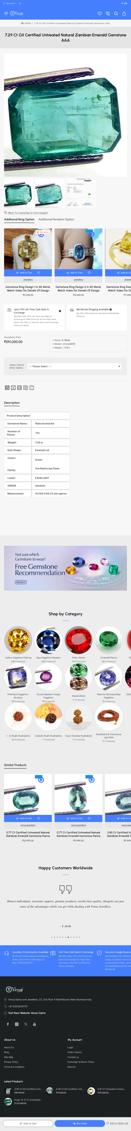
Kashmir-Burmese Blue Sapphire (109, 696)
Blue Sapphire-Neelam (48, 657)
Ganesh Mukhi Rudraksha (48, 735)
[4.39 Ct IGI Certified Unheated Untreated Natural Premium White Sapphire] (50, 1091)
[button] (24, 272)
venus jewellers (27, 825)
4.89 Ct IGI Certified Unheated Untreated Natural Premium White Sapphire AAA (28, 1089)
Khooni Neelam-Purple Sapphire (48, 696)
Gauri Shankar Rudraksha (78, 735)
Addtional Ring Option (19, 219)
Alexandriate (78, 695)
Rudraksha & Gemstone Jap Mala (108, 736)
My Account (75, 1039)
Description (12, 403)
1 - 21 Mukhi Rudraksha (18, 735)
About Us (9, 1039)
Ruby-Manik (78, 657)
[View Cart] (124, 13)
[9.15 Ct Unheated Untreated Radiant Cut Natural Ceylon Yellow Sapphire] (91, 1091)
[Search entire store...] (116, 13)
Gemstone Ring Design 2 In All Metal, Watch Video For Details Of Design (78, 288)
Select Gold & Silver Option (17, 366)
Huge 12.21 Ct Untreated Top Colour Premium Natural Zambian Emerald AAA (28, 1099)
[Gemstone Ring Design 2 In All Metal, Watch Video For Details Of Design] (78, 252)
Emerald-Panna (109, 657)
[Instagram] (16, 1024)
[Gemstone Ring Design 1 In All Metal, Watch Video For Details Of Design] (28, 252)
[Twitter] (25, 1024)
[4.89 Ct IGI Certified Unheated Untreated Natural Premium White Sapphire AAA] (8, 1091)
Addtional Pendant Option (56, 219)
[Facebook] (8, 1024)
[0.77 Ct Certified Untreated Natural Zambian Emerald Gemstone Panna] (28, 798)
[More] (20, 3)
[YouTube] (34, 1024)
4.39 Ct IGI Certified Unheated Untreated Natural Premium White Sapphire (70, 1089)
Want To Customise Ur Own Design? (28, 212)
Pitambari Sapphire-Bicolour (18, 696)
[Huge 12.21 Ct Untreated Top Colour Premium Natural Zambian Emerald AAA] (8, 1102)
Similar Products (15, 765)
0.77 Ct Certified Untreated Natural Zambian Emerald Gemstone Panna (28, 834)
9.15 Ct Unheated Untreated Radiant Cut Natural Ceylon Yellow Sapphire (112, 1089)
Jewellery (28, 279)
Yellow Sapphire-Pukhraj (18, 657)
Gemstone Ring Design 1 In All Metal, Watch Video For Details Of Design (27, 288)
